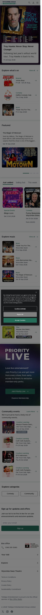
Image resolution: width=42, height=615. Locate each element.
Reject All (20, 314)
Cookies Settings (20, 308)
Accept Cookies (20, 320)
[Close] (36, 292)
